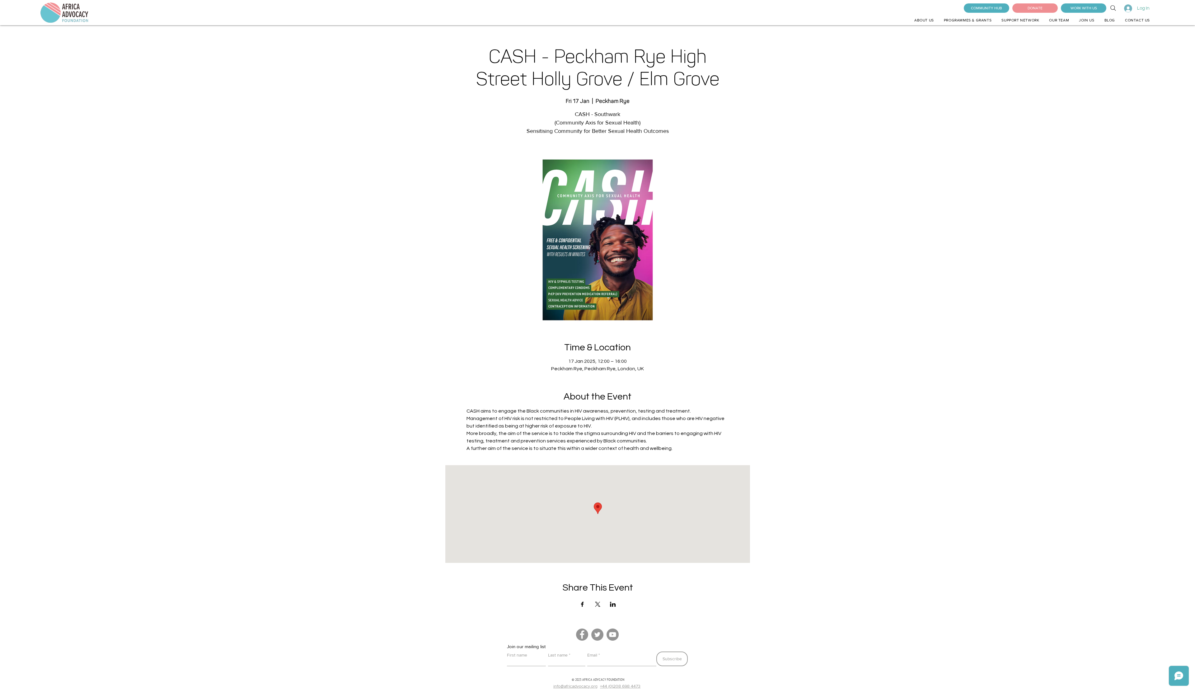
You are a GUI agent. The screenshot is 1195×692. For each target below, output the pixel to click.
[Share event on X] (598, 604)
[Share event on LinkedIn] (613, 604)
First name (517, 655)
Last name (558, 655)
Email (592, 655)
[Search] (1113, 8)
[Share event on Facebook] (582, 604)
